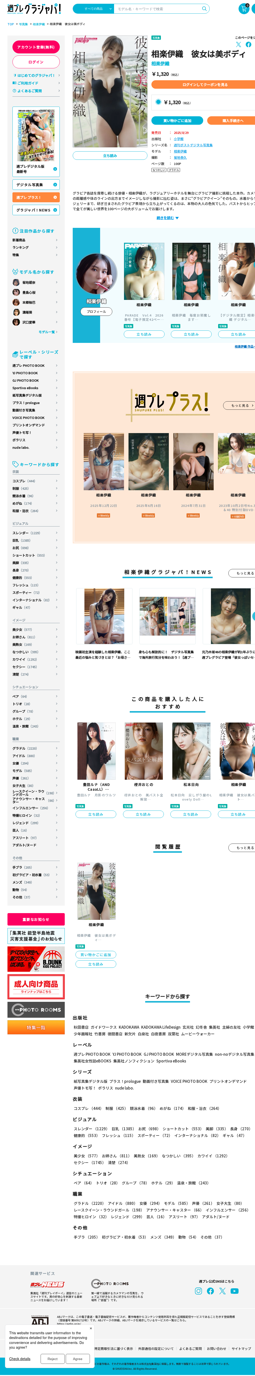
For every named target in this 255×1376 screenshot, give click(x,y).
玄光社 (188, 1027)
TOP (10, 24)
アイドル (24, 755)
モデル (23, 770)
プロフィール (96, 311)
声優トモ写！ (22, 432)
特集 (15, 254)
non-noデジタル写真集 (234, 1054)
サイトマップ (241, 1348)
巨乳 (22, 540)
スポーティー (27, 592)
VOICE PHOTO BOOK (28, 417)
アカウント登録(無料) (36, 46)
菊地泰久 (180, 158)
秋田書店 (81, 1027)
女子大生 (23, 785)
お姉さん (24, 637)
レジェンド (26, 822)
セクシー (25, 666)
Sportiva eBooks (25, 387)
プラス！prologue (26, 402)
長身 (21, 570)
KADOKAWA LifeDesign (161, 1027)
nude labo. (20, 447)
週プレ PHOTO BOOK (28, 365)
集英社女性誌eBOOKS (92, 1060)
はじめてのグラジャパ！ (36, 75)
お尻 (21, 547)
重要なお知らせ (36, 919)
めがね (23, 503)
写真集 (23, 24)
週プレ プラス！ (29, 197)
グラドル (25, 748)
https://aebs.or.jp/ (69, 1323)
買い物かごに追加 (177, 120)
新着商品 (18, 240)
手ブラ (23, 867)
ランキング (20, 247)
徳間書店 (115, 1033)
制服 (21, 488)
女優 (21, 763)
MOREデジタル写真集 (194, 1054)
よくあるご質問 (29, 91)
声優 (21, 778)
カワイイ (25, 659)
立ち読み (110, 155)
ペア (20, 696)
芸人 (20, 830)
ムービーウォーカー (198, 1033)
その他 (22, 897)
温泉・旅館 (26, 726)
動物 (20, 889)
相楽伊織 (39, 24)
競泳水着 (23, 495)
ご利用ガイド (27, 83)
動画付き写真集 (23, 410)
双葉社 (173, 1033)
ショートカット (29, 555)
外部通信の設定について (156, 1348)
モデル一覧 (47, 331)
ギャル (22, 607)
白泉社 (143, 1033)
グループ (23, 711)
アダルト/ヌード (24, 845)
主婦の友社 (231, 1027)
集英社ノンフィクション (133, 1060)
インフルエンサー (31, 808)
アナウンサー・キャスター (34, 800)
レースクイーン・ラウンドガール (34, 793)
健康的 (23, 577)
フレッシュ (26, 585)
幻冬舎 (201, 1027)
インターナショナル (32, 600)
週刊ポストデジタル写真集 (193, 145)
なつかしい (26, 651)
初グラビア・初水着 (32, 874)
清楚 (21, 674)
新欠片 (130, 1033)
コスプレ (24, 481)
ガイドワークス (104, 1027)
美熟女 (23, 644)
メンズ (23, 882)
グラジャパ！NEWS (33, 209)
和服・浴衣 (26, 510)
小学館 (179, 139)
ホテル (22, 718)
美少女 (23, 629)
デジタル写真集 (29, 184)
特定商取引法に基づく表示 (113, 1348)
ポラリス (18, 440)
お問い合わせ (216, 1348)
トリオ (22, 703)
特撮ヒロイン (27, 815)
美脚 (21, 562)
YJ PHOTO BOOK (25, 372)
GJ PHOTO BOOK (25, 380)
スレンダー (27, 532)
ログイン (36, 61)
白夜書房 (158, 1033)
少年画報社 (83, 1033)
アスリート (25, 837)
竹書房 (100, 1033)
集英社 (214, 1027)
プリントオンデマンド (28, 425)
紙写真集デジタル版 (27, 395)
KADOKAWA (129, 1027)
